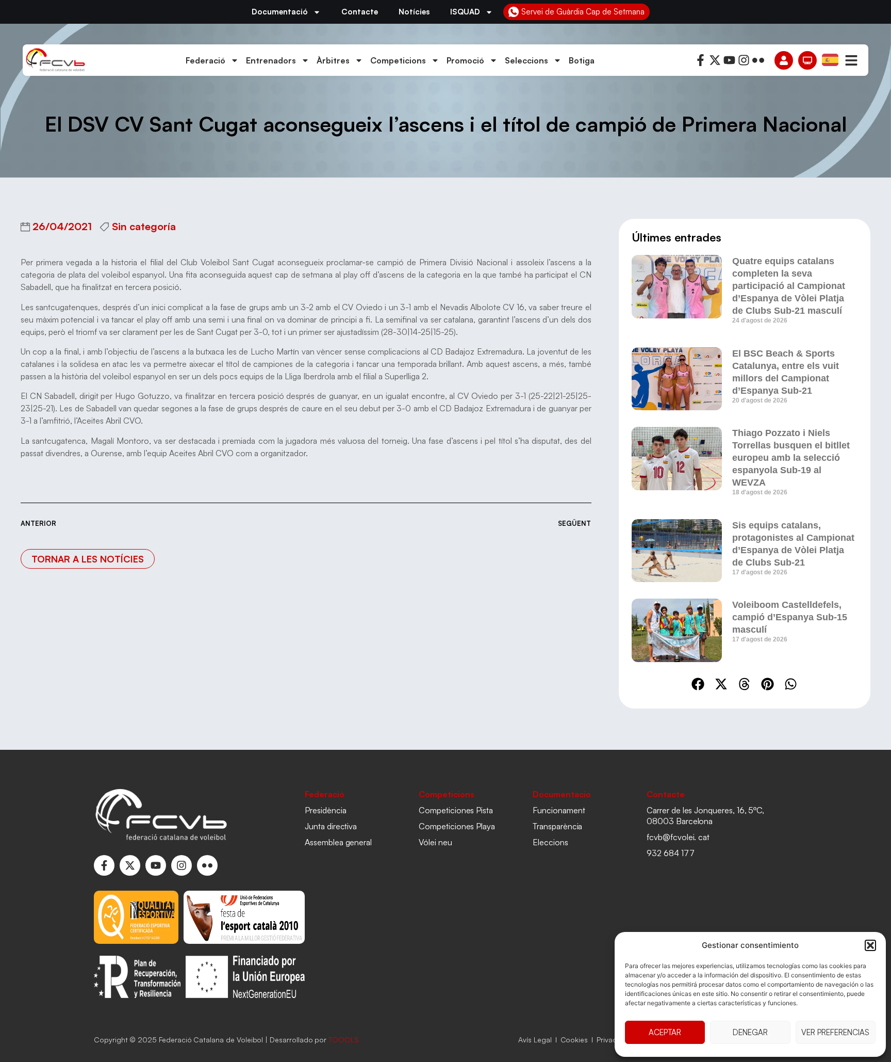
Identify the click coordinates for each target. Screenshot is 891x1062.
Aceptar (665, 1032)
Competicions (398, 60)
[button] (870, 945)
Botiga (582, 60)
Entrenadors (271, 60)
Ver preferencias (835, 1032)
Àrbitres (333, 60)
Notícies (414, 12)
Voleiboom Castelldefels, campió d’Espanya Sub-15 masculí (789, 617)
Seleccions (526, 60)
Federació (205, 60)
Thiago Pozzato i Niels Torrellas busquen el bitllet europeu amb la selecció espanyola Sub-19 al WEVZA (791, 458)
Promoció (465, 60)
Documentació (280, 12)
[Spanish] (830, 59)
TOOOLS (343, 1039)
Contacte (359, 12)
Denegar (750, 1032)
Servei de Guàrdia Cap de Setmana (583, 12)
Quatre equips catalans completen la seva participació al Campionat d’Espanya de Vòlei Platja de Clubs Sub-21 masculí (788, 286)
